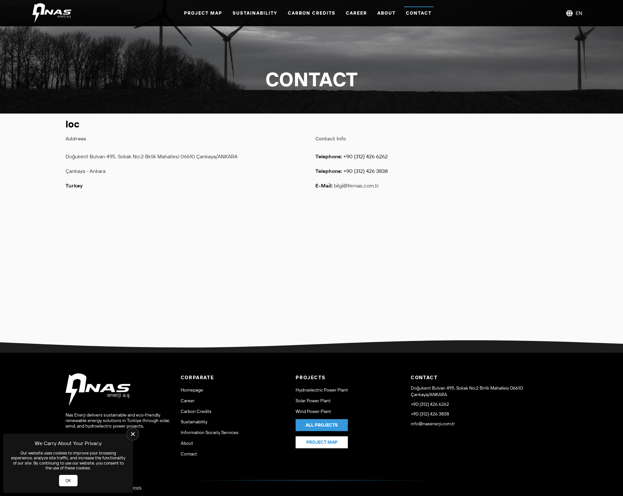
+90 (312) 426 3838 (365, 171)
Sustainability (255, 13)
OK (68, 480)
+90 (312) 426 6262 (365, 156)
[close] (132, 434)
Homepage (192, 390)
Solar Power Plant (313, 401)
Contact (419, 13)
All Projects (322, 425)
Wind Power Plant (313, 411)
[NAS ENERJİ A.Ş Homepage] (51, 13)
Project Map (203, 13)
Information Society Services (209, 432)
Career (356, 13)
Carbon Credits (312, 13)
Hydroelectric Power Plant (322, 390)
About (386, 13)
